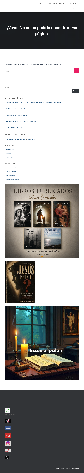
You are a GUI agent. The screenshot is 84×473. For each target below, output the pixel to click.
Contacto (73, 3)
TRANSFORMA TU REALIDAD (16, 109)
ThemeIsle (75, 468)
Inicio (41, 3)
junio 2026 (9, 157)
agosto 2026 (10, 149)
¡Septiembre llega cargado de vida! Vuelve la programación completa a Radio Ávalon (33, 102)
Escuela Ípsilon (11, 171)
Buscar (7, 87)
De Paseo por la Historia (14, 168)
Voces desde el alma (13, 179)
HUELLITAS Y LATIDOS (14, 128)
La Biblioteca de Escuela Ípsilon (16, 115)
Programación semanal (56, 3)
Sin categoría (10, 175)
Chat (74, 9)
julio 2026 (9, 153)
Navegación (32, 139)
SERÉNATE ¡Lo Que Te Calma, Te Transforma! (21, 121)
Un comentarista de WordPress (15, 139)
